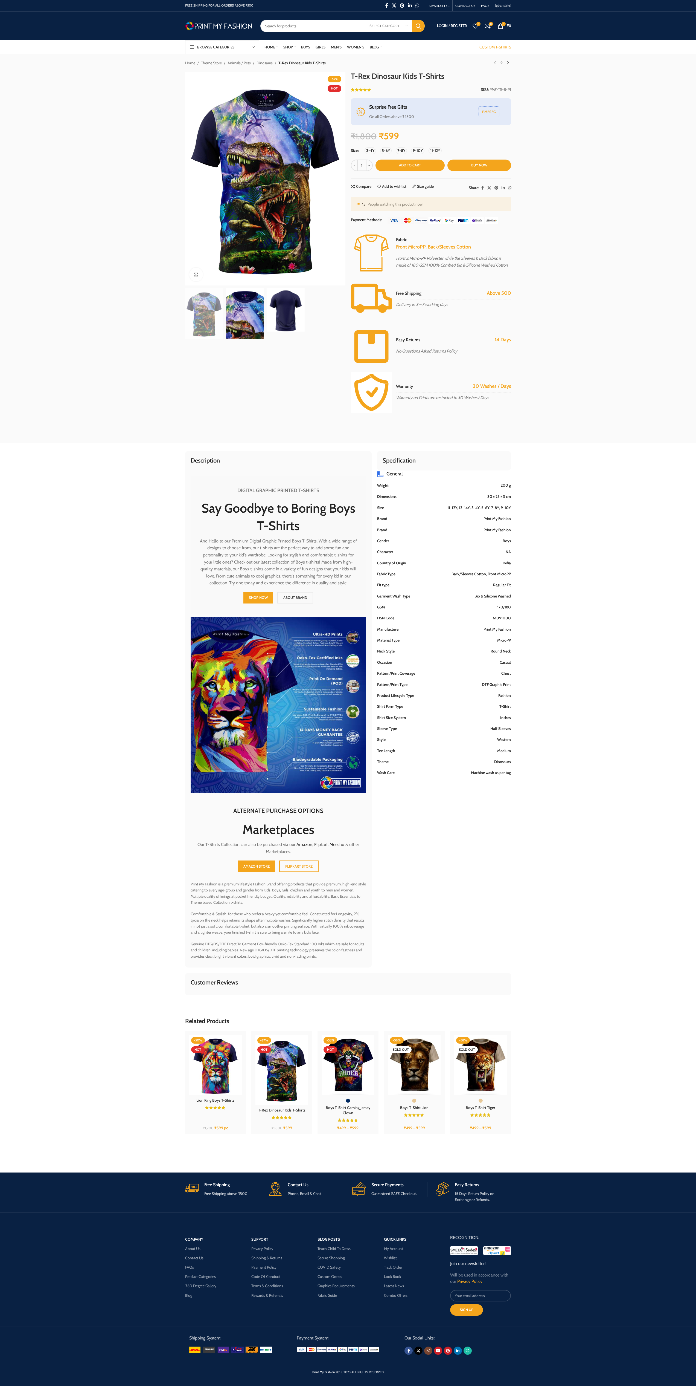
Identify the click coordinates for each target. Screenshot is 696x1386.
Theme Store (211, 62)
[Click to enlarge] (196, 274)
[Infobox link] (222, 1189)
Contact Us (194, 1257)
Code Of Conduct (265, 1276)
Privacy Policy (262, 1248)
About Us (192, 1248)
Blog (188, 1295)
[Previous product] (494, 63)
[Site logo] (218, 25)
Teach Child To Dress (334, 1248)
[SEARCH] (418, 26)
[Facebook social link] (386, 5)
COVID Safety (329, 1267)
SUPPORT (259, 1239)
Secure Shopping (331, 1257)
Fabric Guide (327, 1295)
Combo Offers (395, 1295)
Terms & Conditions (267, 1285)
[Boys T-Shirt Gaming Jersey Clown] (348, 1065)
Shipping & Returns (266, 1257)
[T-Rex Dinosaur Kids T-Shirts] (281, 1070)
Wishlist (390, 1257)
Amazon (304, 844)
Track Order (393, 1267)
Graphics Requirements (336, 1285)
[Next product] (508, 63)
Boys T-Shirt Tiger (480, 1107)
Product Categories (200, 1276)
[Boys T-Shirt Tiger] (480, 1065)
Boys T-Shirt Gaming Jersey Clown (348, 1110)
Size (354, 150)
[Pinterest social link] (402, 5)
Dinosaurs (265, 62)
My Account (393, 1248)
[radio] (370, 150)
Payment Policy (263, 1267)
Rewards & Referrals (267, 1295)
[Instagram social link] (428, 1351)
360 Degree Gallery (200, 1285)
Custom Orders (330, 1276)
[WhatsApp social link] (417, 5)
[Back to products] (501, 63)
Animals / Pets (239, 62)
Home (190, 62)
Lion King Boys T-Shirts (215, 1100)
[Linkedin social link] (409, 5)
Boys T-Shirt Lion (414, 1107)
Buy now (479, 165)
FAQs (189, 1267)
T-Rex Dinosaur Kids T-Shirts (281, 1110)
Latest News (394, 1285)
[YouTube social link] (438, 1351)
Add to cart (410, 165)
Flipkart (321, 844)
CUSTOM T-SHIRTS (495, 47)
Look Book (392, 1276)
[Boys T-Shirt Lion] (414, 1065)
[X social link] (394, 5)
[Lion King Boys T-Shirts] (215, 1065)
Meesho (337, 844)
